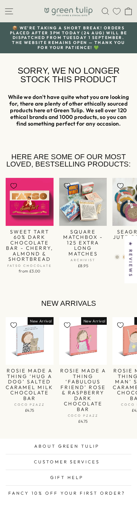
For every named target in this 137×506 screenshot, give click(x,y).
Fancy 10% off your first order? (66, 493)
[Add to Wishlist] (14, 186)
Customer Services (67, 461)
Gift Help (66, 477)
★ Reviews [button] (130, 259)
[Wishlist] (116, 11)
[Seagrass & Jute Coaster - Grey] (117, 256)
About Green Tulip (67, 446)
